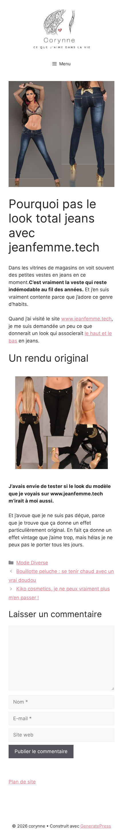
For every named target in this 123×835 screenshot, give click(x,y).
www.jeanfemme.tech (86, 319)
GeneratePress (95, 826)
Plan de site (22, 782)
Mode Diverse (32, 563)
